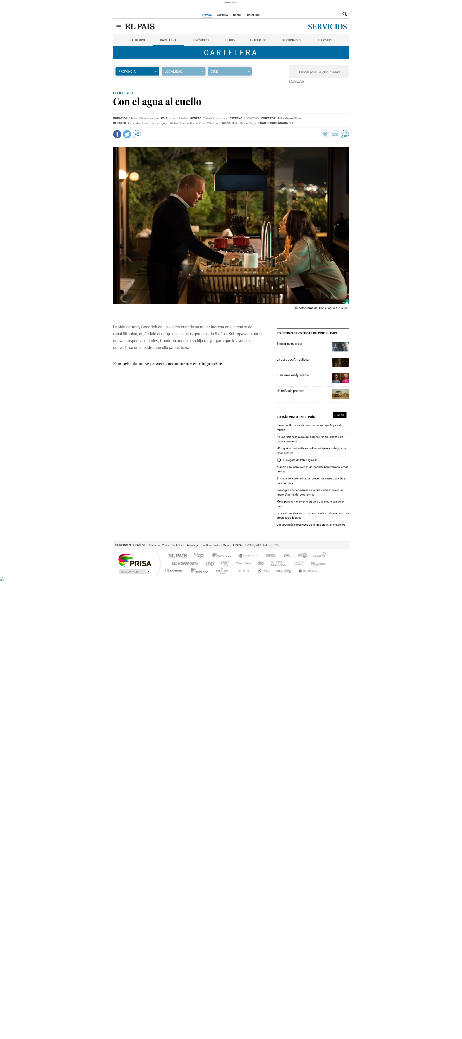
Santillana (223, 556)
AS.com (304, 556)
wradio (224, 563)
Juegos (229, 40)
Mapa (226, 545)
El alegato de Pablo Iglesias (297, 460)
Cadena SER (289, 556)
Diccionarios (291, 40)
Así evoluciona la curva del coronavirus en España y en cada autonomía (310, 439)
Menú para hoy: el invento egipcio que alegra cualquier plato (310, 504)
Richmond (174, 570)
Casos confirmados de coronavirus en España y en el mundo (309, 428)
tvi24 (231, 570)
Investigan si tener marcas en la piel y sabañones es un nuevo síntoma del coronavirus (310, 492)
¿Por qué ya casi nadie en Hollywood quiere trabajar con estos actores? (311, 451)
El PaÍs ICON (248, 570)
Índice (266, 545)
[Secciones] (119, 26)
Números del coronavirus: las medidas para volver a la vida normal (312, 469)
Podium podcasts (337, 563)
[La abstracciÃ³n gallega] (340, 362)
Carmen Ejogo (159, 123)
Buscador (344, 14)
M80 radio (286, 563)
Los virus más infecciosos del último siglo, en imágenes (311, 524)
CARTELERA (231, 52)
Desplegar (336, 14)
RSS (275, 545)
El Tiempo (137, 40)
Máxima (272, 563)
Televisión (324, 40)
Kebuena (318, 563)
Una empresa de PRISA (134, 560)
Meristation (306, 570)
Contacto (154, 545)
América (222, 14)
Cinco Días (242, 563)
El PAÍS (177, 556)
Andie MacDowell (138, 123)
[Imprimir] (345, 134)
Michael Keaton (179, 123)
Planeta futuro (266, 570)
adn (320, 556)
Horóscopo (200, 40)
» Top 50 (339, 415)
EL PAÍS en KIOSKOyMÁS (246, 545)
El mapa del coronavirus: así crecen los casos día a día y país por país (311, 481)
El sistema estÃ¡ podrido (293, 375)
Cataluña (253, 14)
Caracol (337, 556)
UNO (210, 563)
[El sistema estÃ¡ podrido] (340, 378)
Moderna (195, 570)
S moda (326, 570)
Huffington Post (184, 563)
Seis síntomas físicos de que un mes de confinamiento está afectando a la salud (313, 515)
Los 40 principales (201, 556)
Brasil (237, 14)
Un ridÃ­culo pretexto (290, 391)
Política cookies (211, 545)
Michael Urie (197, 123)
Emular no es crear (289, 343)
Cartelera (168, 40)
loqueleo (284, 570)
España (207, 14)
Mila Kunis (213, 123)
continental (259, 563)
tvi (271, 556)
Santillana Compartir (249, 556)
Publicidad (178, 545)
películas (121, 93)
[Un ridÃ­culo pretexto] (340, 393)
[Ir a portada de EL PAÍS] (140, 26)
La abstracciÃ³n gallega (293, 359)
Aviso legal (192, 545)
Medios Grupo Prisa (134, 571)
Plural (214, 570)
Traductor (258, 40)
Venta (165, 545)
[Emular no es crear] (340, 346)
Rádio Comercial (341, 570)
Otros (137, 134)
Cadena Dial (301, 563)
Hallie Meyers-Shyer (289, 118)
